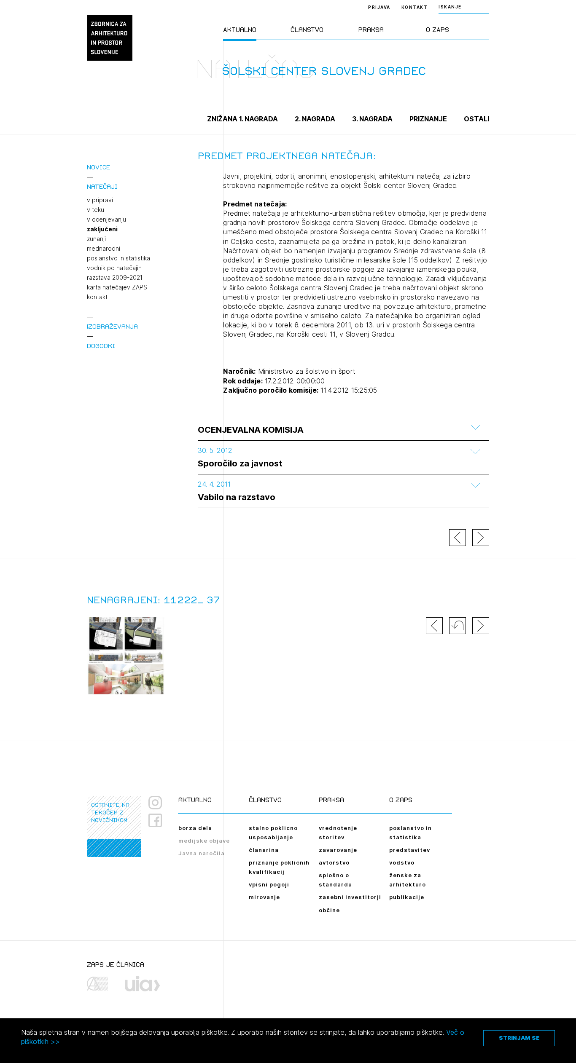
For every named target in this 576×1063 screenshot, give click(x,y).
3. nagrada (372, 118)
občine (329, 910)
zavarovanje (338, 850)
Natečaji (102, 186)
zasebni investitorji (350, 897)
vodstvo (402, 862)
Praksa (371, 30)
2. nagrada (315, 118)
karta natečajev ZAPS (117, 287)
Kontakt (414, 7)
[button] (457, 625)
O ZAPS (437, 30)
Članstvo (307, 30)
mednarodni (103, 248)
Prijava (379, 7)
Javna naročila (201, 853)
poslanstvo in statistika (118, 258)
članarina (264, 850)
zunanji (96, 239)
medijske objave (204, 840)
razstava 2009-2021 (115, 277)
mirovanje (264, 897)
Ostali (476, 118)
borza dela (195, 828)
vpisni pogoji (269, 884)
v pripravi (100, 200)
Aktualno (239, 30)
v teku (95, 210)
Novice (98, 167)
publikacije (406, 897)
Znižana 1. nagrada (242, 118)
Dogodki (101, 345)
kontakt (97, 297)
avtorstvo (334, 862)
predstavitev (409, 850)
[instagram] (155, 802)
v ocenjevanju (106, 219)
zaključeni (102, 229)
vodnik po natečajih (114, 268)
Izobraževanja (112, 326)
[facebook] (158, 820)
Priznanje (428, 118)
